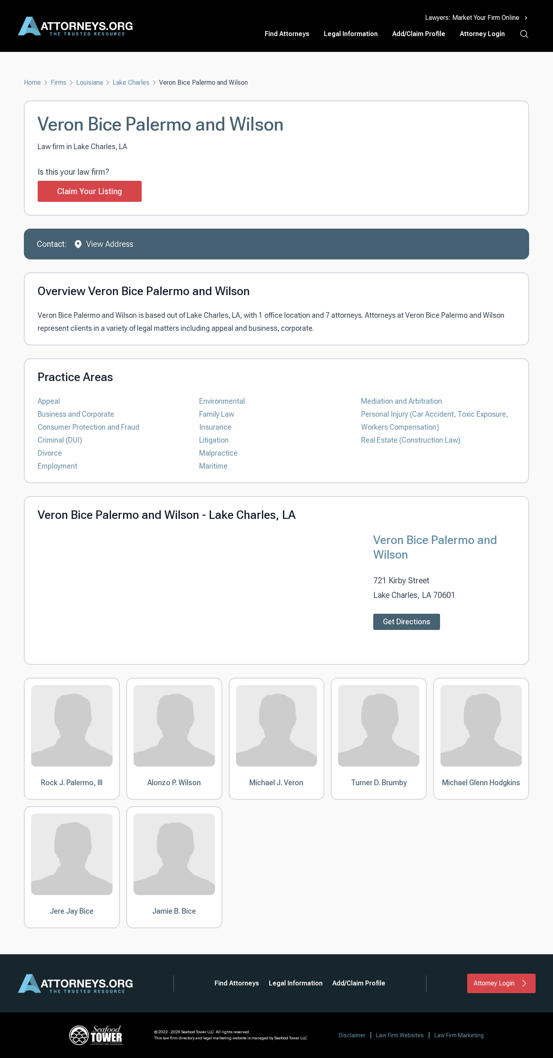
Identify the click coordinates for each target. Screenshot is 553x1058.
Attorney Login (482, 34)
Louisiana (89, 82)
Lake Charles (131, 82)
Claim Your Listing (89, 191)
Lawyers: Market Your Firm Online (472, 17)
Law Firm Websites (400, 1035)
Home (32, 82)
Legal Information (351, 34)
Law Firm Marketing (459, 1035)
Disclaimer (352, 1035)
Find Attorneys (287, 34)
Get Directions (406, 621)
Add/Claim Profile (418, 34)
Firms (58, 82)
